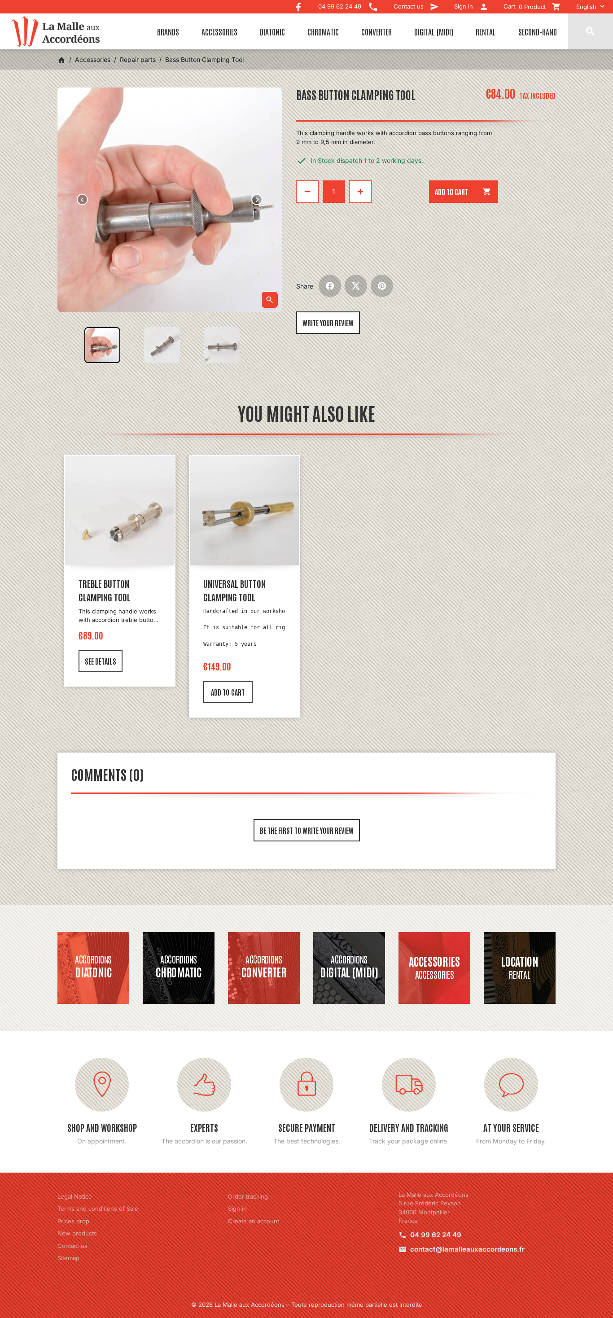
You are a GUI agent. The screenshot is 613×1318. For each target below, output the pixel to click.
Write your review (328, 322)
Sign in (237, 1208)
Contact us (72, 1245)
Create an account (253, 1221)
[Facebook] (298, 5)
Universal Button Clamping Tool (234, 590)
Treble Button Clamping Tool (105, 590)
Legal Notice (74, 1196)
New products (77, 1233)
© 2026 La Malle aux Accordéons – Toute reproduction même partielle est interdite (306, 1304)
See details (100, 661)
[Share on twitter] (356, 286)
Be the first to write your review (307, 830)
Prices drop (73, 1221)
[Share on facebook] (330, 286)
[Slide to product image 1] (102, 345)
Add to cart (463, 191)
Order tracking (248, 1196)
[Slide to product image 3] (221, 345)
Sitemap (68, 1257)
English (586, 6)
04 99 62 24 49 (435, 1234)
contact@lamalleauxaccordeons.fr (467, 1249)
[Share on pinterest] (382, 286)
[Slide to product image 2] (162, 345)
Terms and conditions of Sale (97, 1208)
